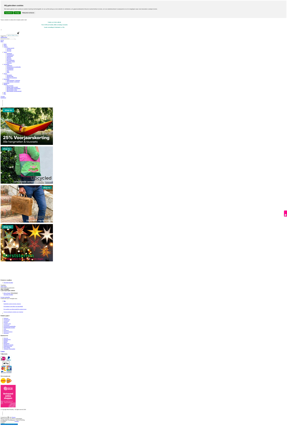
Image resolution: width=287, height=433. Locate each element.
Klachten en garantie (8, 344)
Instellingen (3, 97)
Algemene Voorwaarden (9, 349)
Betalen (5, 342)
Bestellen (6, 340)
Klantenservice (7, 339)
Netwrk (13, 417)
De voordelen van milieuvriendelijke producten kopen (15, 309)
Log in (2, 40)
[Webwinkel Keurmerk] (8, 396)
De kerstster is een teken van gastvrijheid (13, 306)
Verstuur (17, 421)
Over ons (6, 338)
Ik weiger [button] (17, 12)
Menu (2, 41)
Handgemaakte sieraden (9, 327)
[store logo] (13, 36)
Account (3, 96)
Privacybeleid (7, 347)
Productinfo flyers (8, 346)
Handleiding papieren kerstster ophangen (12, 303)
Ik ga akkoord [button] (8, 12)
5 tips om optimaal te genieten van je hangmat (13, 311)
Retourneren (6, 343)
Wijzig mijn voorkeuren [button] (28, 12)
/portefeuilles (10, 326)
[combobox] (7, 39)
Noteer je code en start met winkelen (9, 424)
